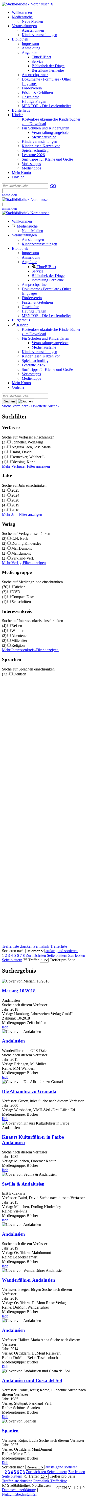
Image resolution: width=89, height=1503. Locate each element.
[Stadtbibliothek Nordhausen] (25, 4)
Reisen (16, 626)
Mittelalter (19, 640)
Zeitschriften (21, 602)
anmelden (9, 195)
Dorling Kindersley (26, 543)
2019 (15, 505)
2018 (15, 510)
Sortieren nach (13, 951)
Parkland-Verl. (22, 558)
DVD (15, 592)
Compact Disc (22, 597)
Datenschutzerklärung (19, 1490)
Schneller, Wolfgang (27, 442)
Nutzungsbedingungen (19, 1494)
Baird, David (21, 452)
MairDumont (21, 548)
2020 (15, 500)
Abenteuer (19, 635)
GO (53, 186)
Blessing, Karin (23, 462)
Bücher (19, 587)
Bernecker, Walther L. (28, 457)
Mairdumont (21, 553)
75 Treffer (31, 960)
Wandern (18, 630)
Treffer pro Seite (62, 960)
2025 (15, 490)
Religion (18, 645)
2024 (15, 495)
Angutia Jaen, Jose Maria (31, 447)
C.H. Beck (19, 538)
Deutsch (19, 674)
